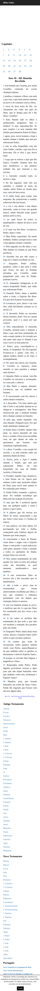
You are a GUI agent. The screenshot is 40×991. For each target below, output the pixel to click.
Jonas (5, 824)
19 (4, 66)
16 (20, 60)
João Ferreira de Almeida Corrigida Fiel (17, 974)
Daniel (6, 806)
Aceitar (20, 988)
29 (4, 419)
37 (4, 526)
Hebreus (6, 928)
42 (4, 605)
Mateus (6, 861)
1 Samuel (7, 738)
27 (14, 71)
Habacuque (7, 835)
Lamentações (8, 798)
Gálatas (6, 891)
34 (4, 492)
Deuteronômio (9, 724)
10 (20, 55)
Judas (5, 954)
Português (8, 962)
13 (4, 60)
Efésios (6, 895)
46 (4, 658)
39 (4, 559)
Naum (5, 832)
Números (7, 720)
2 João (6, 947)
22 (20, 66)
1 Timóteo (7, 913)
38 (4, 539)
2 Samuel (7, 742)
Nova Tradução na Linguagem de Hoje (17, 967)
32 (4, 459)
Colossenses (8, 902)
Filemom (7, 924)
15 (14, 60)
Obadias (6, 821)
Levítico (6, 716)
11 (25, 55)
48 (4, 681)
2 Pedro (6, 939)
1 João (6, 943)
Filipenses (7, 898)
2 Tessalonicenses (10, 909)
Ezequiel (6, 802)
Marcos (6, 865)
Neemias (6, 765)
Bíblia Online (8, 3)
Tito (5, 921)
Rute (5, 735)
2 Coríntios (7, 887)
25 (4, 71)
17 (25, 60)
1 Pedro (6, 936)
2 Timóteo (7, 917)
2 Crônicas (7, 757)
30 (4, 430)
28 (20, 71)
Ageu (5, 843)
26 (9, 71)
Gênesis (6, 709)
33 (4, 476)
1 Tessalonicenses (10, 906)
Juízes (5, 731)
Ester (5, 768)
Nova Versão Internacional (13, 970)
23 (25, 66)
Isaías (5, 791)
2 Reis (5, 750)
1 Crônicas (7, 753)
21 (14, 66)
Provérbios (7, 779)
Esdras (6, 761)
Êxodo (6, 712)
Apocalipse (7, 958)
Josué (5, 727)
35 (4, 502)
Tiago (5, 932)
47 (4, 665)
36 (4, 512)
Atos (5, 876)
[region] (20, 22)
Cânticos (6, 787)
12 (30, 55)
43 (4, 618)
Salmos (6, 776)
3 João (6, 951)
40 (4, 575)
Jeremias (6, 794)
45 (4, 641)
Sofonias (6, 839)
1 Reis (5, 746)
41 (4, 585)
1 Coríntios (7, 883)
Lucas (5, 868)
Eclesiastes (7, 783)
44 (4, 631)
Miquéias (7, 828)
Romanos (7, 880)
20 (9, 66)
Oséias (5, 809)
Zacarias (6, 847)
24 (30, 66)
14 (9, 60)
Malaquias (7, 850)
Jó (4, 772)
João (5, 872)
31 (4, 449)
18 (30, 60)
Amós (5, 817)
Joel (4, 813)
